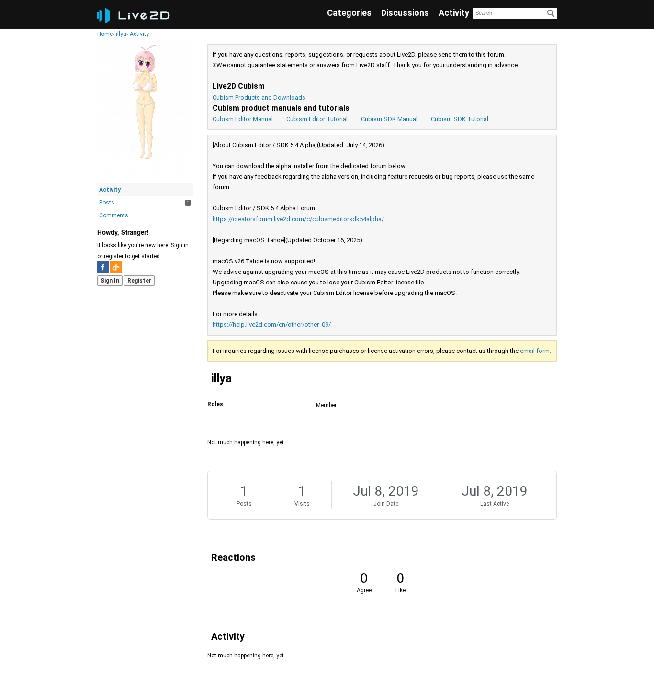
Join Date (385, 503)
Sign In (110, 280)
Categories (349, 13)
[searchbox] (515, 13)
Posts (106, 202)
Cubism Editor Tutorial (317, 119)
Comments (113, 215)
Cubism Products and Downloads (259, 97)
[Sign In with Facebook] (103, 267)
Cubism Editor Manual (243, 119)
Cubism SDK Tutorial (459, 119)
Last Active (494, 503)
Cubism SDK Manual (389, 119)
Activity (454, 13)
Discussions (405, 13)
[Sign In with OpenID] (116, 267)
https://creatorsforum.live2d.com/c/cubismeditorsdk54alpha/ (298, 219)
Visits (302, 503)
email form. (535, 350)
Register (139, 280)
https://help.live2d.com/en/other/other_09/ (272, 324)
